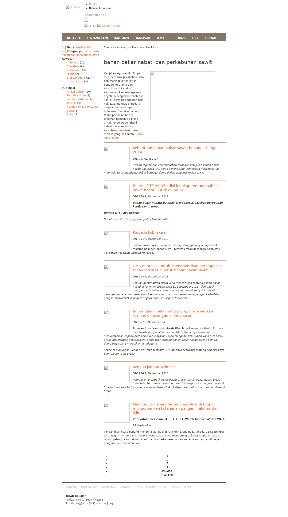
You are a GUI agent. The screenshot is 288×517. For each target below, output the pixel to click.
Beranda (109, 47)
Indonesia (73, 62)
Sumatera (73, 66)
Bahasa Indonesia (100, 8)
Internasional (75, 81)
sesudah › (167, 471)
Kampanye (123, 47)
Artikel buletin (76, 91)
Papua (70, 74)
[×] (64, 47)
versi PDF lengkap (124, 219)
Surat (70, 114)
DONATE (116, 25)
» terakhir (167, 474)
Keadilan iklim (84, 47)
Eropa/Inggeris (76, 77)
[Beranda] (73, 7)
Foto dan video (76, 95)
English (93, 4)
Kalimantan (74, 70)
